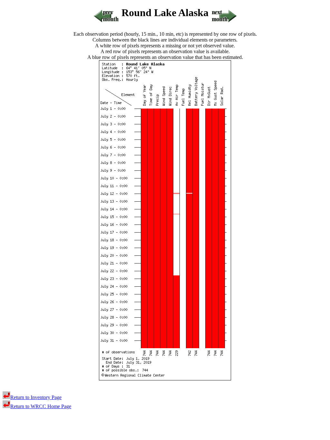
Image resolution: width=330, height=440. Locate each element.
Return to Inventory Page (36, 397)
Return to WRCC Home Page (40, 406)
